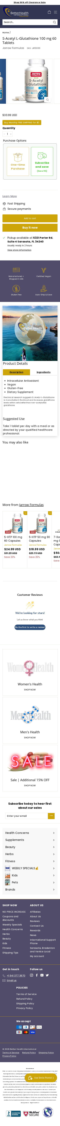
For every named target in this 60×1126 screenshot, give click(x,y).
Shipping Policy (25, 1003)
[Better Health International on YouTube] (42, 975)
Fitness (6, 948)
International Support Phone (43, 941)
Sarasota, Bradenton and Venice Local (42, 949)
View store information (19, 250)
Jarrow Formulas (13, 48)
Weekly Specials (12, 924)
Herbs (6, 934)
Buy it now (30, 228)
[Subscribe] (51, 816)
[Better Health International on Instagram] (31, 975)
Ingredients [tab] (44, 372)
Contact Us (37, 926)
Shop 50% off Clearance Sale (30, 2)
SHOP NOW (30, 689)
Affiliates (35, 911)
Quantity (8, 128)
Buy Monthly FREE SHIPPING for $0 (21, 122)
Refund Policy (24, 999)
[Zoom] (47, 99)
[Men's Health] (30, 714)
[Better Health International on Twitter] (47, 975)
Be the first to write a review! (30, 627)
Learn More (9, 196)
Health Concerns (12, 929)
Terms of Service (26, 994)
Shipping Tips (10, 952)
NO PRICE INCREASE (14, 911)
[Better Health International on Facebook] (36, 975)
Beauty (6, 938)
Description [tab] (16, 372)
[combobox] (30, 22)
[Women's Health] (30, 666)
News (33, 935)
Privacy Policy (24, 1008)
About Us (35, 916)
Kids (4, 943)
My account (37, 956)
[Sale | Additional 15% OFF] (30, 762)
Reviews (35, 921)
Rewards (35, 930)
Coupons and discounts (10, 918)
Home (5, 32)
